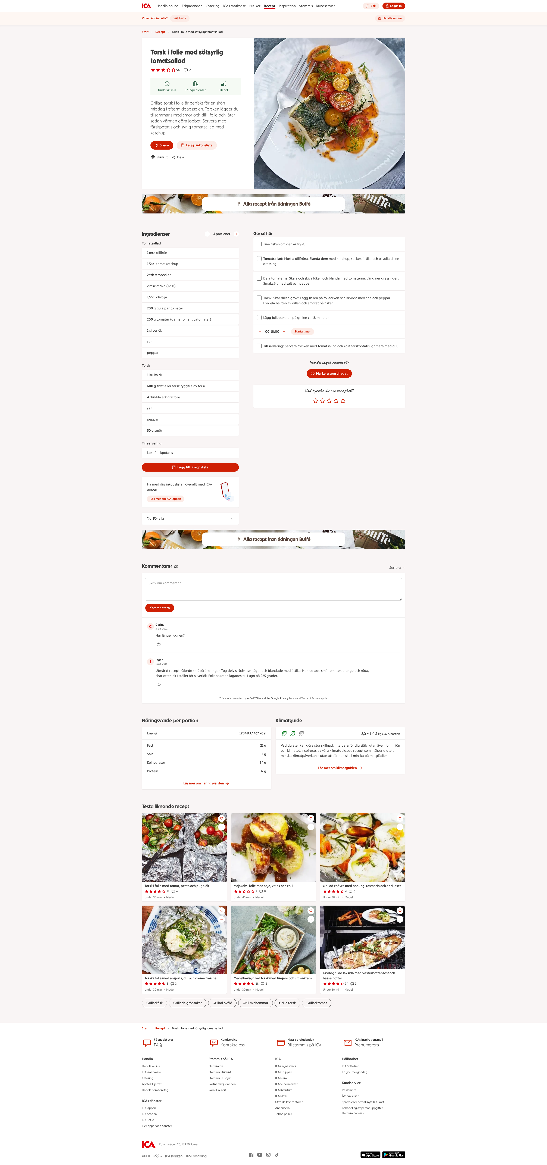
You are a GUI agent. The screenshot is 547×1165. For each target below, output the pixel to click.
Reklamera (349, 1090)
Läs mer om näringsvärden (203, 783)
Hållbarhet (350, 1059)
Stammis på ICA (221, 1059)
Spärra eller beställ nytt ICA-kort (363, 1102)
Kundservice (325, 6)
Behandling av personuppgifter (362, 1108)
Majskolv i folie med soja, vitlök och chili (263, 886)
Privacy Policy (288, 698)
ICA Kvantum (283, 1090)
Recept (269, 6)
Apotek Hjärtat (152, 1084)
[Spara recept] (221, 818)
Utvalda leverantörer (289, 1102)
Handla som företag (155, 1090)
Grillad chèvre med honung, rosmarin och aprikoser (362, 886)
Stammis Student (220, 1072)
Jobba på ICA (284, 1114)
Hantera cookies (353, 1113)
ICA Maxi (281, 1096)
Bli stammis (216, 1066)
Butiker (254, 6)
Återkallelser (350, 1096)
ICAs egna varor (285, 1066)
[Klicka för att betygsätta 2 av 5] (322, 400)
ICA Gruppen (283, 1072)
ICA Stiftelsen (350, 1066)
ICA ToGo (148, 1120)
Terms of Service (310, 698)
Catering (213, 6)
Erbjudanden (192, 6)
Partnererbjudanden (222, 1084)
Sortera (395, 568)
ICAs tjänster (152, 1101)
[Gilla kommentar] (159, 644)
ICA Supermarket (286, 1084)
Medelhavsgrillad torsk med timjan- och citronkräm (273, 978)
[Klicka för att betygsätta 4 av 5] (336, 400)
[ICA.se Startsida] (146, 6)
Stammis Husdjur (220, 1078)
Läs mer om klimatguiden (337, 768)
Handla (147, 1059)
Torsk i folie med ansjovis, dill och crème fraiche (180, 978)
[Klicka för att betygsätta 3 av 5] (329, 400)
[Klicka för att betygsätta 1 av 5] (315, 400)
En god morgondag (354, 1072)
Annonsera (282, 1108)
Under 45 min (167, 90)
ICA (278, 1059)
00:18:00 (272, 331)
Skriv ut (162, 157)
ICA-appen (149, 1108)
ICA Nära (281, 1078)
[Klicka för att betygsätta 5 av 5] (343, 400)
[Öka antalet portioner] (236, 234)
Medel (223, 90)
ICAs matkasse (234, 6)
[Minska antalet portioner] (207, 234)
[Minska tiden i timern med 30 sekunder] (260, 331)
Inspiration (287, 6)
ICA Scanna (149, 1114)
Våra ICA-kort (217, 1090)
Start (145, 32)
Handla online (167, 6)
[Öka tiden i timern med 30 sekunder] (284, 331)
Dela (180, 157)
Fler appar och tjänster (157, 1126)
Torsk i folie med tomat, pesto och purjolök (176, 886)
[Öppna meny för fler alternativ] (221, 827)
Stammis (306, 6)
